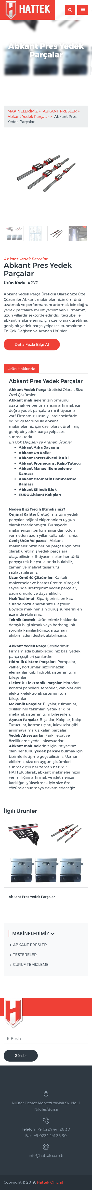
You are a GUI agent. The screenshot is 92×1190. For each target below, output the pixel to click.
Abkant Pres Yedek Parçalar (32, 897)
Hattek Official (50, 1182)
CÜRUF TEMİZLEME (31, 964)
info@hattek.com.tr (46, 1155)
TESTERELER (25, 954)
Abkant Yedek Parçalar (29, 116)
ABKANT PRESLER (60, 111)
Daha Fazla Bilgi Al (32, 344)
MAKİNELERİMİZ (23, 111)
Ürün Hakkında (21, 368)
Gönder (21, 1055)
